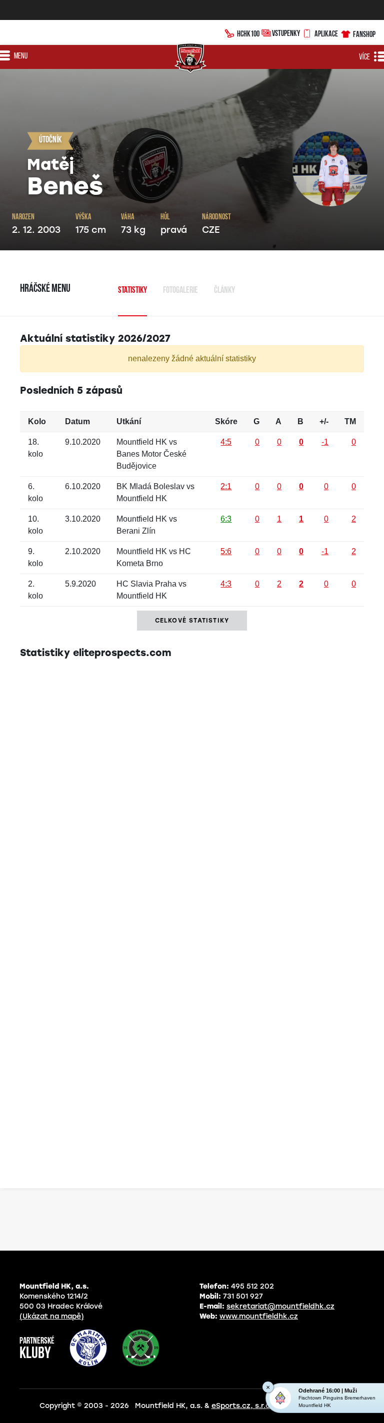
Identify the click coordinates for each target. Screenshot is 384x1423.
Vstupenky (286, 33)
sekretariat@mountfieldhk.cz (280, 1306)
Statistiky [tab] (132, 290)
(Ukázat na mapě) (52, 1316)
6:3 (226, 519)
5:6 (226, 551)
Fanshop (364, 34)
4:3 (226, 584)
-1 (325, 442)
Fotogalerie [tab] (180, 290)
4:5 (226, 442)
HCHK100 (248, 33)
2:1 (226, 486)
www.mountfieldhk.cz (259, 1316)
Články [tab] (224, 290)
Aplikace (326, 33)
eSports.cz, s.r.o (241, 1406)
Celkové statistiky (192, 620)
